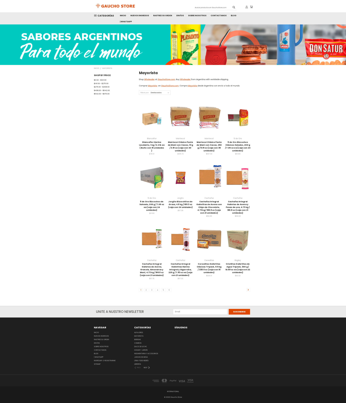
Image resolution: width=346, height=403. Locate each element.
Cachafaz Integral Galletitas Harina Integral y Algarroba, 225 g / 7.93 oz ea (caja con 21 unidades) (180, 270)
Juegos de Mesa (141, 357)
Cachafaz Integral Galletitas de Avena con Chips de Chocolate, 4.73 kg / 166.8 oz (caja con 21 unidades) (209, 207)
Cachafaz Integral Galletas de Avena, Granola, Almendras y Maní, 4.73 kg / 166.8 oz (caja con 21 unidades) (152, 270)
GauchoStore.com (166, 79)
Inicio (123, 15)
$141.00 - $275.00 (101, 83)
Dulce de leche (140, 346)
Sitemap (97, 364)
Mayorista (152, 85)
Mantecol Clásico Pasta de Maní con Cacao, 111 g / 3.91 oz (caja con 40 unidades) (180, 146)
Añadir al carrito (151, 123)
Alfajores (138, 332)
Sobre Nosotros (197, 15)
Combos (138, 343)
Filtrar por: (144, 92)
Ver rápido (151, 113)
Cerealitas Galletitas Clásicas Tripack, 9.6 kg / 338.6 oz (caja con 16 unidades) (209, 268)
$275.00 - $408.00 (101, 87)
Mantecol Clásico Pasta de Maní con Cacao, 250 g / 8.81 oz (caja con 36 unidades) (209, 146)
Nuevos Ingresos (139, 15)
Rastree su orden (162, 15)
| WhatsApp (126, 21)
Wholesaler (149, 79)
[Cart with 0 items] (251, 7)
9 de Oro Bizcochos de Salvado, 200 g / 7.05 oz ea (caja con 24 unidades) (151, 205)
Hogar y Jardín (141, 350)
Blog (233, 15)
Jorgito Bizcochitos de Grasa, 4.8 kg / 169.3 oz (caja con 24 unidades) (180, 204)
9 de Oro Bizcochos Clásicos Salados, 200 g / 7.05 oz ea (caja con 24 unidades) (237, 146)
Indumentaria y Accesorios (146, 353)
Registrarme (110, 360)
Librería (137, 364)
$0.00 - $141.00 (100, 80)
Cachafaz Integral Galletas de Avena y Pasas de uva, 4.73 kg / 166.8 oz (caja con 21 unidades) (238, 207)
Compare (151, 118)
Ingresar (98, 360)
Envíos (180, 15)
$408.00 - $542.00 (102, 90)
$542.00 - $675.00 (101, 93)
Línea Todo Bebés (141, 360)
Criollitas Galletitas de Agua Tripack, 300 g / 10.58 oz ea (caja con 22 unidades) (237, 268)
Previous (339, 394)
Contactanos (219, 15)
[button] (173, 44)
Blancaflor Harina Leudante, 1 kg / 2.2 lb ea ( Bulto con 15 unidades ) (152, 146)
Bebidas (137, 339)
